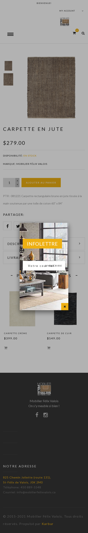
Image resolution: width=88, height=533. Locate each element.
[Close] (64, 306)
